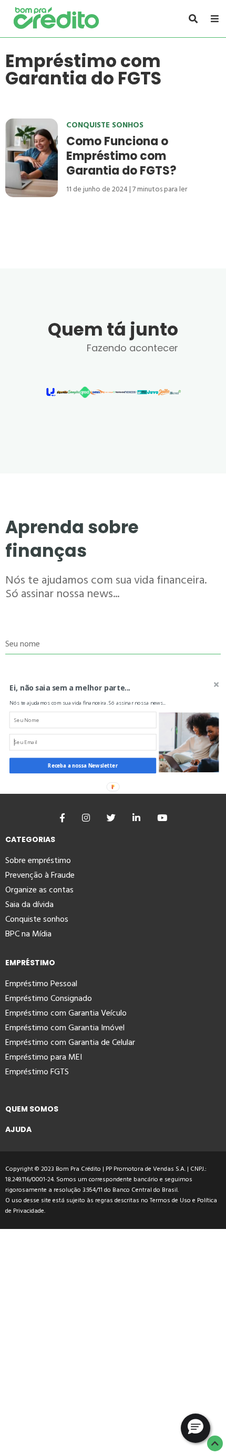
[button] (90, 687)
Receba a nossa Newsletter (82, 765)
